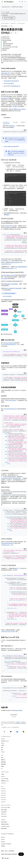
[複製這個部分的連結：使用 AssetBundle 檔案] (19, 92)
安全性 (2, 743)
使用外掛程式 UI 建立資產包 (11, 284)
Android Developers (5, 23)
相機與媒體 (3, 764)
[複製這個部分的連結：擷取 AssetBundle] (15, 340)
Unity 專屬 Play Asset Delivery (18, 109)
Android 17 (3, 788)
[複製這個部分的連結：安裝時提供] (10, 363)
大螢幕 (2, 774)
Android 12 (3, 799)
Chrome (3, 839)
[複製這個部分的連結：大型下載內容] (9, 471)
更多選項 (23, 122)
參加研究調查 (4, 828)
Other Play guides (17, 7)
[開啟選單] (2, 1)
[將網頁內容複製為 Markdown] (15, 33)
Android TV (3, 783)
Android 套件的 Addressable (10, 81)
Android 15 (3, 793)
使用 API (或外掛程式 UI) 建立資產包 (13, 288)
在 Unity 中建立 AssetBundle (11, 146)
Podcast (3, 752)
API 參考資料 (3, 812)
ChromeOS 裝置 (4, 778)
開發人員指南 (4, 809)
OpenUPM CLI (11, 125)
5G (1, 768)
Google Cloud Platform (6, 843)
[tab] (6, 122)
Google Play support (5, 826)
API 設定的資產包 (7, 296)
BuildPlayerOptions (14, 262)
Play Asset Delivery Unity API (8, 275)
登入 (25, 1)
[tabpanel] (14, 129)
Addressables (4, 73)
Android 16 (3, 791)
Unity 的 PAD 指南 (8, 83)
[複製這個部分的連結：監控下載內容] (10, 406)
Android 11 (3, 801)
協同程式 (15, 568)
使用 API (16, 106)
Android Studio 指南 (5, 807)
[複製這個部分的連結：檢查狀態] (7, 396)
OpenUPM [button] (15, 122)
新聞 (2, 747)
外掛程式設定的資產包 (9, 293)
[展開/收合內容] (10, 37)
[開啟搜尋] (19, 1)
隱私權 (2, 766)
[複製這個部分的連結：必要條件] (7, 115)
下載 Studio (3, 814)
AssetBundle (4, 98)
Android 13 (3, 797)
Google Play (6, 7)
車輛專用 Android (5, 780)
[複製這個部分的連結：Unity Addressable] (16, 68)
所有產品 (3, 846)
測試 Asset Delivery (17, 710)
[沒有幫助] (12, 26)
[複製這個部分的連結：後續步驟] (9, 707)
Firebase (3, 841)
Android (3, 738)
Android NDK (4, 816)
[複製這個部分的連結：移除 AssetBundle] (13, 676)
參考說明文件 (15, 86)
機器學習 (3, 759)
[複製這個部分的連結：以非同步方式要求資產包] (17, 565)
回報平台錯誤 (4, 822)
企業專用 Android (5, 741)
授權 (6, 850)
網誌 (2, 749)
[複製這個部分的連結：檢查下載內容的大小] (14, 646)
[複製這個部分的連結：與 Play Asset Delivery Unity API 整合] (25, 272)
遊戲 (2, 757)
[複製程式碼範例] (26, 130)
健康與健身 (3, 762)
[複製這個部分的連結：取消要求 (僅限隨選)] (13, 539)
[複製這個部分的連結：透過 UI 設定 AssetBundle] (17, 160)
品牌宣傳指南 (11, 850)
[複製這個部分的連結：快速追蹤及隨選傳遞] (17, 387)
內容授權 (18, 722)
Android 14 (3, 795)
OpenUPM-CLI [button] (6, 122)
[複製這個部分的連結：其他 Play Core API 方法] (20, 637)
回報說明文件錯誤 (5, 824)
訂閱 (21, 854)
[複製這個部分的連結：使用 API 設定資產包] (14, 219)
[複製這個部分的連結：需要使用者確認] (11, 487)
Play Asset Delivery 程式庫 (10, 343)
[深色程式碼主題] (24, 130)
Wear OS (3, 776)
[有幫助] (10, 26)
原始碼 (2, 745)
